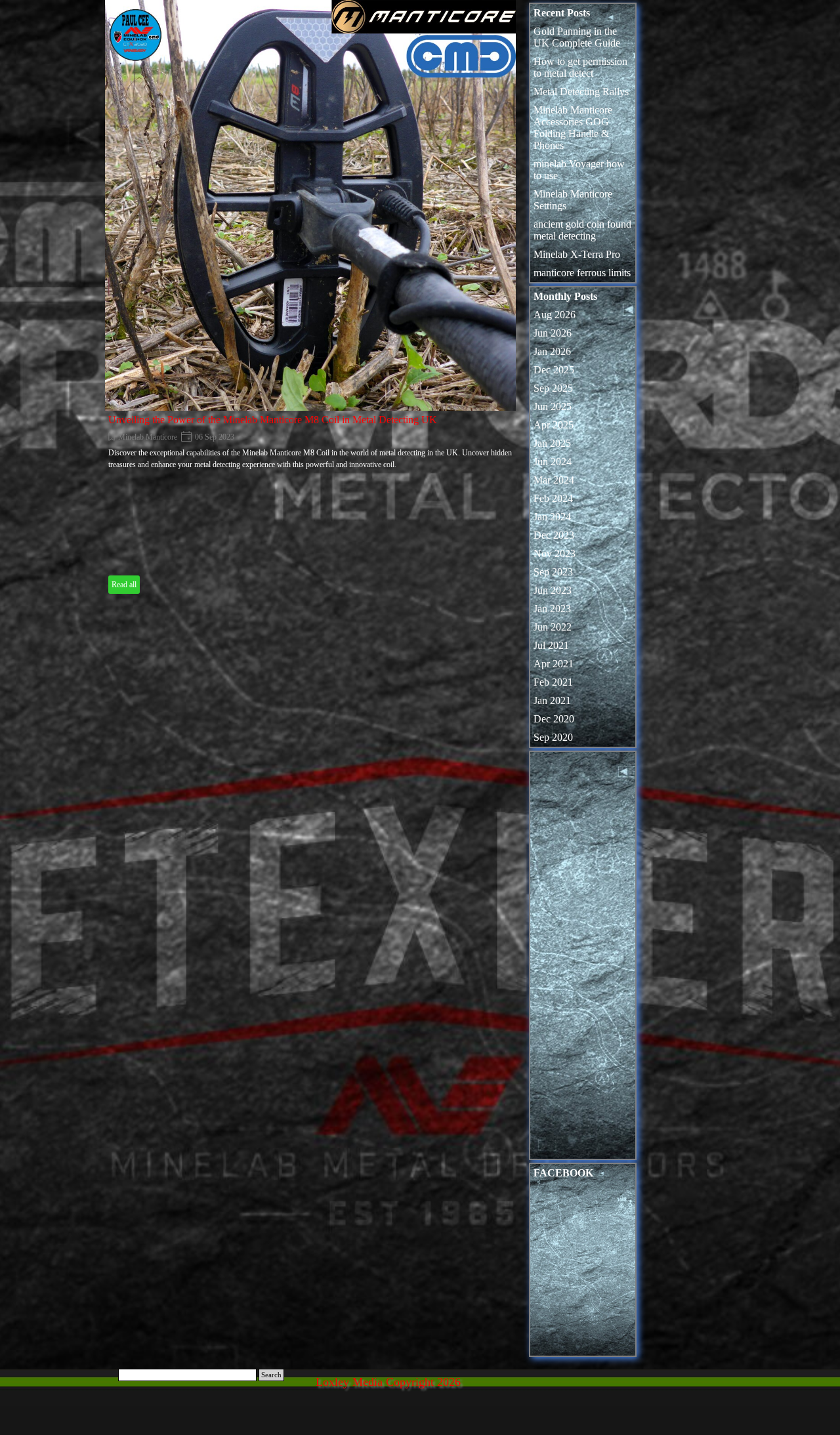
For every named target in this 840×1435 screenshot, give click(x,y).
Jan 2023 (552, 608)
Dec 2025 (554, 369)
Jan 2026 (552, 351)
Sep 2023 (553, 571)
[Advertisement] (583, 958)
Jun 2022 (553, 627)
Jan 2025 (552, 443)
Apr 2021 (554, 663)
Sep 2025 (553, 388)
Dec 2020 (554, 718)
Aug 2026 (555, 314)
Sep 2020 (553, 737)
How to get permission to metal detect (580, 67)
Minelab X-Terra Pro (577, 254)
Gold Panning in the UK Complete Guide (577, 37)
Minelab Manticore (147, 437)
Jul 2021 (551, 645)
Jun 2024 (553, 461)
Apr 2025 (554, 424)
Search (271, 1375)
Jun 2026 (553, 333)
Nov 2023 (555, 553)
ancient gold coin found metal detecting (582, 229)
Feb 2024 (553, 498)
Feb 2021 (553, 682)
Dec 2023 (554, 535)
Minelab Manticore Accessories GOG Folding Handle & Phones (573, 127)
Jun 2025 (553, 406)
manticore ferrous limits (582, 272)
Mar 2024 (554, 480)
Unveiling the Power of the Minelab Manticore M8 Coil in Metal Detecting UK (272, 419)
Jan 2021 (552, 700)
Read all (124, 584)
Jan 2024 (552, 516)
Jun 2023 (553, 590)
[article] (310, 298)
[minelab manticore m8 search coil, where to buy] (310, 205)
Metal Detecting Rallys (581, 91)
